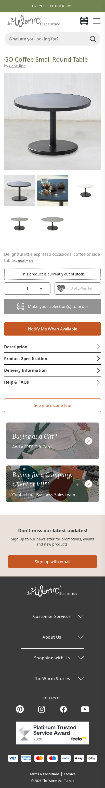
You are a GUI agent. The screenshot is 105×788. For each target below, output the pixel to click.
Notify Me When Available (52, 329)
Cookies (69, 774)
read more (25, 261)
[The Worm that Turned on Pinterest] (20, 709)
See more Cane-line (52, 405)
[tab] (52, 346)
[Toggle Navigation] (96, 21)
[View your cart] (84, 21)
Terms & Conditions (44, 774)
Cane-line (17, 65)
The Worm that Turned (58, 781)
